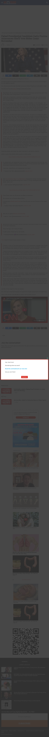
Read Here (24, 377)
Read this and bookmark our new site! (16, 368)
